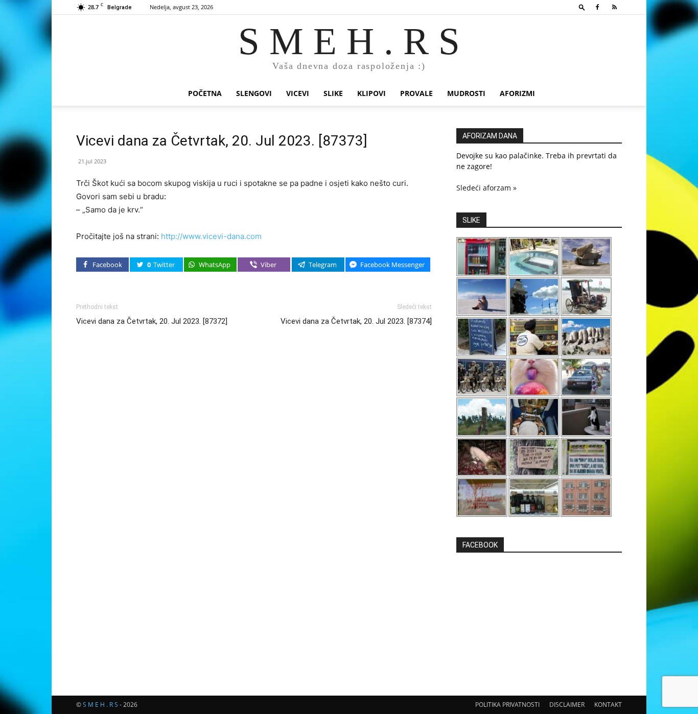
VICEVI (297, 93)
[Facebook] (597, 7)
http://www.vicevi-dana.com (211, 236)
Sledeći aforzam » (486, 188)
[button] (582, 7)
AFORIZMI (517, 93)
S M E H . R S (100, 704)
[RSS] (614, 7)
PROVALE (416, 93)
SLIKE (333, 93)
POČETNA (205, 93)
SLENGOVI (254, 93)
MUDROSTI (466, 93)
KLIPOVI (371, 93)
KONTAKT (608, 704)
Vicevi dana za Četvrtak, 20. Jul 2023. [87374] (356, 321)
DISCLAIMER (567, 704)
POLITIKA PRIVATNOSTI (507, 704)
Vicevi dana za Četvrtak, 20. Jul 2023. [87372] (151, 321)
